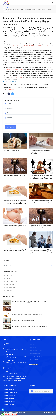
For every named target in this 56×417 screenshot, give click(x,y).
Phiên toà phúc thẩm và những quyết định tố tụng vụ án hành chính (29, 301)
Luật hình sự (8, 278)
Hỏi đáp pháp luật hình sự (10, 395)
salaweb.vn (50, 412)
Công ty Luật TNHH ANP (42, 391)
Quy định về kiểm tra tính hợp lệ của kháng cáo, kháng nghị (27, 314)
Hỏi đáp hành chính (9, 404)
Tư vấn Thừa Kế (9, 290)
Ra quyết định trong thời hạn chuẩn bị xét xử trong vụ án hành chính (29, 326)
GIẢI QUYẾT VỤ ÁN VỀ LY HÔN (11, 150)
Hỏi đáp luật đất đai (9, 398)
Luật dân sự (8, 275)
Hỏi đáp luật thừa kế (9, 401)
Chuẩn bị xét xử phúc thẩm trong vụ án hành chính (25, 308)
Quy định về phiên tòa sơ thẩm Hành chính (23, 320)
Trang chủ (5, 7)
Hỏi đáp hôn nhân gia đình (10, 392)
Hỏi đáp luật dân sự (9, 389)
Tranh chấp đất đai (10, 284)
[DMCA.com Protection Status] (33, 364)
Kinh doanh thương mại (11, 287)
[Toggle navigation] (52, 2)
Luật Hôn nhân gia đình (11, 281)
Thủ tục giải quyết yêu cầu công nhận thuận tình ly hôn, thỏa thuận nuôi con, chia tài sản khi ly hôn (41, 152)
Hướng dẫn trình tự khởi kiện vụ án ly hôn (14, 175)
